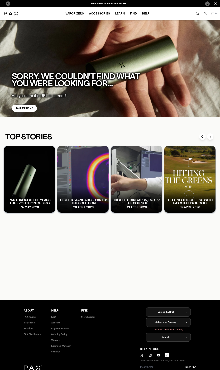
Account (55, 322)
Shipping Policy (59, 334)
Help (145, 13)
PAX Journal (30, 317)
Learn (120, 13)
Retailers (28, 328)
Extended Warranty (61, 346)
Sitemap (55, 351)
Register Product (60, 328)
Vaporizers (75, 13)
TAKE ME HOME (24, 108)
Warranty (55, 340)
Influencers (29, 322)
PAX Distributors (32, 334)
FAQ (53, 317)
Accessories (99, 13)
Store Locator (88, 317)
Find (133, 13)
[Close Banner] (215, 3)
